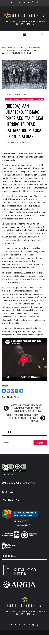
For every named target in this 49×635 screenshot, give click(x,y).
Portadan (39, 99)
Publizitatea (8, 492)
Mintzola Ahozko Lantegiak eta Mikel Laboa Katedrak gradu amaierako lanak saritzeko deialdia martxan (27, 408)
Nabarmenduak (27, 99)
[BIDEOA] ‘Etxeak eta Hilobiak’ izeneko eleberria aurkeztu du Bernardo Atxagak (22, 418)
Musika (16, 99)
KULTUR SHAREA (24, 605)
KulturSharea (13, 142)
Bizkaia (9, 99)
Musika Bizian (13, 397)
